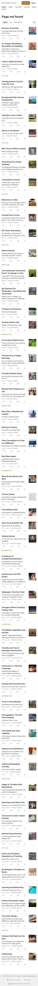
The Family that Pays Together (11, 732)
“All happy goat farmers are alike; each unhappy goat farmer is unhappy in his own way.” (14, 168)
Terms (24, 976)
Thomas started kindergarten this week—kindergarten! (14, 791)
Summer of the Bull (10, 28)
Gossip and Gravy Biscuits (13, 684)
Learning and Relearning (12, 887)
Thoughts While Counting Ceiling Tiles (13, 608)
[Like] (3, 911)
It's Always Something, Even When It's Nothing (12, 45)
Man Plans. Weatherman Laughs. (12, 412)
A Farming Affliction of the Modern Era (11, 837)
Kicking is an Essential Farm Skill (13, 805)
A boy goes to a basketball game (13, 512)
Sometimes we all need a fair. (12, 704)
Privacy (19, 976)
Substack (10, 984)
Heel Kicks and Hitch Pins (13, 802)
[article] (19, 33)
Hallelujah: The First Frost (13, 592)
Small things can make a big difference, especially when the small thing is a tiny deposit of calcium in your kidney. (13, 920)
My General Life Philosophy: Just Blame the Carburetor (14, 291)
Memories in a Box (10, 200)
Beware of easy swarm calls (12, 325)
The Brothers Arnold (11, 180)
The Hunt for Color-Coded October (13, 817)
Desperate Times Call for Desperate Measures (10, 460)
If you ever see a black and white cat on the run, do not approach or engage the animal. (13, 395)
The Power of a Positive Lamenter (14, 446)
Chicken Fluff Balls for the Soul (13, 937)
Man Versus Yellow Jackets (14, 149)
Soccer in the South (10, 131)
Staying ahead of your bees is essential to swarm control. (12, 254)
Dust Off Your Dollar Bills (11, 430)
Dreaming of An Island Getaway (11, 163)
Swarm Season (8, 251)
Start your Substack (15, 980)
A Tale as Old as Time (9, 720)
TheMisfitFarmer (12, 35)
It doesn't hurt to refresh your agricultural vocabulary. (12, 752)
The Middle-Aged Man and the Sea (13, 631)
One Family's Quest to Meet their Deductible (14, 737)
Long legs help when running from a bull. (12, 32)
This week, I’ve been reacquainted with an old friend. (14, 498)
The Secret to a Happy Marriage (11, 357)
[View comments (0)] (10, 138)
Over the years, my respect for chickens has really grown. (13, 942)
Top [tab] (10, 22)
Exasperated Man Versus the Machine (13, 98)
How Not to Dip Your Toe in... (12, 890)
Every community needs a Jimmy (14, 686)
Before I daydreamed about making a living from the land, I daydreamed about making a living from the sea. (13, 636)
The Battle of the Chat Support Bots (13, 119)
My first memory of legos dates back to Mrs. (13, 483)
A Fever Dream (8, 494)
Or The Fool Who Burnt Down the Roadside (14, 540)
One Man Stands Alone (12, 373)
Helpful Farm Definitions (12, 749)
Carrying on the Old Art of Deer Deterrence (13, 65)
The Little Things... (10, 916)
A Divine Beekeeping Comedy (11, 765)
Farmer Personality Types (13, 901)
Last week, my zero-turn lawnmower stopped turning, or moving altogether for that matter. (13, 50)
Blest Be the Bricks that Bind (12, 477)
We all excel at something (11, 526)
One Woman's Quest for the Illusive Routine (12, 822)
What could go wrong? (10, 151)
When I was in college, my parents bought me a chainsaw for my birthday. (13, 297)
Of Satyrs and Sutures (11, 309)
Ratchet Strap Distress (12, 834)
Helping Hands (8, 536)
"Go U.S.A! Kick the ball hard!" (12, 133)
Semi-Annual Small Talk (12, 523)
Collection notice (31, 976)
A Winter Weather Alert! (10, 417)
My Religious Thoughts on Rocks (13, 870)
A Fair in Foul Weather (11, 702)
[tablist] (12, 22)
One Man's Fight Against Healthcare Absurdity (11, 104)
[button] (3, 7)
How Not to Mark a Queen (11, 769)
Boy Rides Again (9, 456)
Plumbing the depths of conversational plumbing (11, 672)
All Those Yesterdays (11, 230)
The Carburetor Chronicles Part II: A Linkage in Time (13, 272)
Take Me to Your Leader (12, 115)
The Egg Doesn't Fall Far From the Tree (12, 82)
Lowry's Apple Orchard (12, 61)
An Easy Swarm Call (10, 322)
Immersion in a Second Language (12, 667)
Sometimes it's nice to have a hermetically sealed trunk (12, 562)
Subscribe (25, 3)
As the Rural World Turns (13, 340)
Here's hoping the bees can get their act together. (13, 654)
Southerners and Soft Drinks (11, 575)
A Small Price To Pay (11, 215)
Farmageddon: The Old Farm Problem (12, 716)
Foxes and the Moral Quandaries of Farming (12, 855)
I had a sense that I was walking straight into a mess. (13, 344)
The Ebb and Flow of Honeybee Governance (12, 649)
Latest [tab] (5, 22)
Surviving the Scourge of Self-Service (12, 377)
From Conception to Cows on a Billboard (13, 441)
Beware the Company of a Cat (13, 390)
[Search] (34, 22)
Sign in (33, 3)
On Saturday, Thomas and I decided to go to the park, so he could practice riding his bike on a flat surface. (14, 234)
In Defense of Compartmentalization (12, 557)
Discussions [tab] (18, 22)
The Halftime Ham (10, 510)
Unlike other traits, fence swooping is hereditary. (11, 183)
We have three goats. (9, 312)
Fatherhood (7, 954)
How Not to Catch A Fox (10, 859)
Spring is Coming (9, 427)
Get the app (27, 980)
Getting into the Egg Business (12, 87)
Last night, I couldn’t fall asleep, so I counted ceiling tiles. (13, 614)
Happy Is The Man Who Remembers (12, 785)
